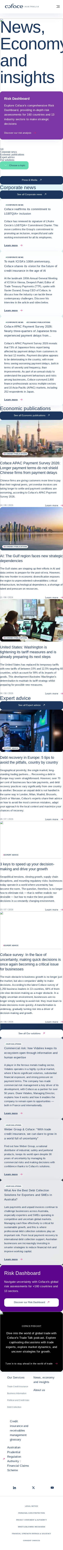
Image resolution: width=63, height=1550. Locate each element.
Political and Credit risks (18, 1400)
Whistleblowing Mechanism (31, 1527)
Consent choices (31, 1540)
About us (39, 1390)
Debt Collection (14, 1407)
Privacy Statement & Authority (31, 1520)
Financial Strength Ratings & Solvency (31, 1534)
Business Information (16, 1393)
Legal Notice (31, 1506)
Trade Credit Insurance (17, 1386)
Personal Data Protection (31, 1513)
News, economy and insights (43, 1380)
